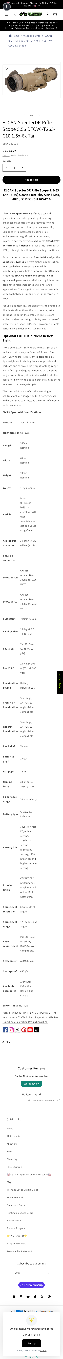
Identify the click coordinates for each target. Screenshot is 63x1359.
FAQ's (10, 1182)
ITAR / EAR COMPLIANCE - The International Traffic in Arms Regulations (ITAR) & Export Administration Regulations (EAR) (30, 1017)
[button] (6, 14)
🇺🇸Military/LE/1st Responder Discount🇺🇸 (29, 1174)
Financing (12, 1159)
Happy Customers (16, 1243)
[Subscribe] (48, 1273)
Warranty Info (14, 1220)
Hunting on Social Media (20, 1212)
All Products (13, 1136)
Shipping (6, 155)
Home (15, 35)
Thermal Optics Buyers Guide (22, 1189)
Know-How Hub (15, 1197)
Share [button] (9, 1041)
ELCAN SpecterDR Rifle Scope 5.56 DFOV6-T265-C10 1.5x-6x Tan (30, 40)
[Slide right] (39, 115)
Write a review (31, 1083)
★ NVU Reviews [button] (59, 683)
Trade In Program (16, 1228)
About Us (12, 1143)
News (9, 1151)
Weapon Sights (31, 35)
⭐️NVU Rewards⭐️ (17, 1235)
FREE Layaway (14, 1166)
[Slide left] (24, 115)
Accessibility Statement (19, 1251)
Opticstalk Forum (16, 1205)
